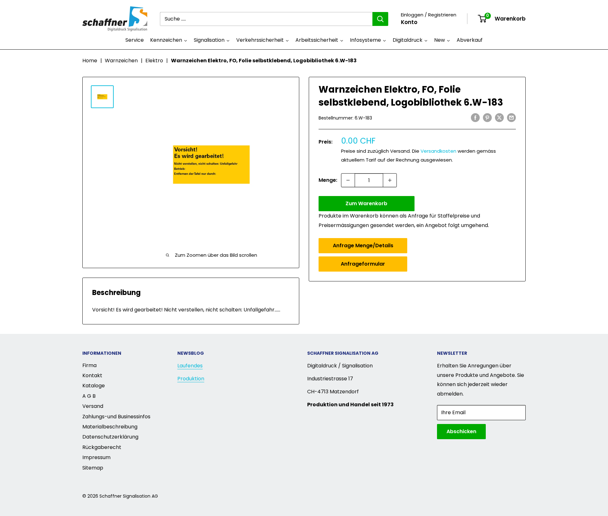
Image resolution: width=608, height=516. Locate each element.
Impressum (96, 457)
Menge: (328, 180)
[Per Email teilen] (511, 117)
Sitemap (92, 467)
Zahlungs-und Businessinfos (116, 416)
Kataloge (93, 385)
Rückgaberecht (101, 447)
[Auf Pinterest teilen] (487, 117)
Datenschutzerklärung (110, 436)
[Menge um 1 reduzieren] (348, 180)
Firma (89, 365)
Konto (409, 22)
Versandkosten (438, 151)
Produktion (190, 378)
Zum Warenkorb (366, 203)
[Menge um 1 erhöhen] (389, 180)
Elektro (154, 60)
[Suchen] (380, 19)
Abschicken (461, 431)
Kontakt (92, 375)
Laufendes (190, 365)
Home (89, 60)
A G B (89, 396)
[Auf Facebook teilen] (475, 117)
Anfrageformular (363, 263)
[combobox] (266, 19)
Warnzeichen (121, 60)
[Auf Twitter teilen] (499, 117)
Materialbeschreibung (109, 426)
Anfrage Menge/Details (363, 245)
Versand (92, 406)
